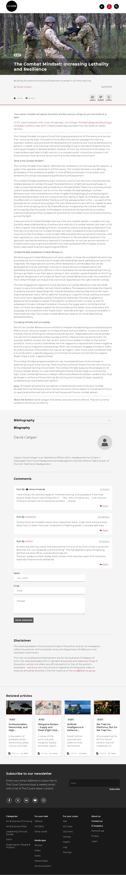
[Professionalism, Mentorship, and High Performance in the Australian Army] (19, 728)
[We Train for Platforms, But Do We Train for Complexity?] (107, 728)
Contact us (96, 821)
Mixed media (41, 861)
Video (37, 850)
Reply (105, 506)
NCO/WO (39, 826)
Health (66, 842)
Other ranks (41, 831)
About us (96, 816)
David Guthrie (82, 753)
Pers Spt (67, 852)
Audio (38, 856)
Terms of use (97, 831)
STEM (9, 839)
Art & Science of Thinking (19, 821)
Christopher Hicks (25, 753)
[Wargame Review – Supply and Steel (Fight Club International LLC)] (48, 728)
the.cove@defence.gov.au (82, 671)
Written (39, 845)
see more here (35, 667)
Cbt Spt (67, 837)
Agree (92, 97)
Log (65, 847)
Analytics (98, 826)
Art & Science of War (16, 826)
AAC (65, 821)
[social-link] (10, 800)
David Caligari (24, 87)
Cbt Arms (68, 831)
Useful (100, 97)
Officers (38, 821)
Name (17, 573)
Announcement (43, 866)
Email (16, 586)
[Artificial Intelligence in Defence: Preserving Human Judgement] (78, 728)
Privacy (95, 836)
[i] (49, 206)
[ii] (53, 276)
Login (94, 841)
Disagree (109, 97)
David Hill (53, 753)
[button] (101, 6)
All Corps (67, 826)
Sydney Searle (113, 753)
